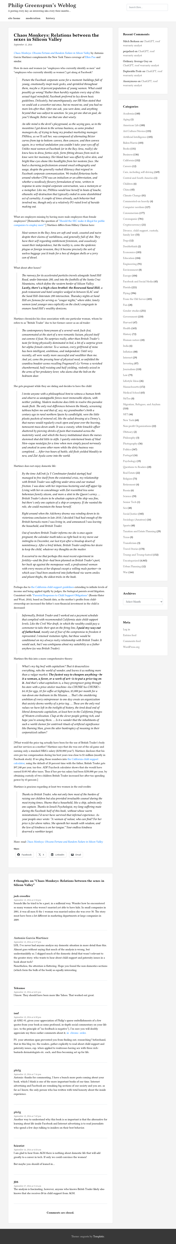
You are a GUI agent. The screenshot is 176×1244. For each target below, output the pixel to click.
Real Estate (129, 472)
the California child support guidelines (52, 587)
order (83, 1032)
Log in (126, 629)
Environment (130, 269)
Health (127, 328)
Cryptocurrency (132, 224)
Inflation (128, 351)
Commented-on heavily (136, 201)
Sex (125, 507)
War (125, 572)
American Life (131, 125)
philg (17, 1070)
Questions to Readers (134, 467)
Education (128, 258)
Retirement (129, 484)
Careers (127, 166)
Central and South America (138, 177)
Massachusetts (131, 386)
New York (128, 420)
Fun (125, 304)
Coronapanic (130, 218)
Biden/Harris (130, 142)
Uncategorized (131, 560)
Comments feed (132, 641)
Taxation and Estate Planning (139, 531)
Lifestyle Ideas (131, 380)
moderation (33, 18)
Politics (127, 449)
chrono (74, 1032)
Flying (126, 293)
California (128, 160)
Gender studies (131, 310)
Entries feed (129, 635)
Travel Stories (131, 548)
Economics (129, 252)
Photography (130, 443)
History (127, 334)
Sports (126, 525)
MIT (125, 414)
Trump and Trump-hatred (137, 554)
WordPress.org (131, 646)
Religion (127, 478)
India (126, 345)
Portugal (128, 455)
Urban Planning (132, 566)
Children (128, 183)
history (50, 18)
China (126, 189)
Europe (127, 275)
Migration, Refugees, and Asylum (141, 404)
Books (126, 148)
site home (14, 18)
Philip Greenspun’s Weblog (42, 5)
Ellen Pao (90, 57)
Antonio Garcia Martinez (31, 938)
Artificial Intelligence (135, 137)
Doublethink (130, 246)
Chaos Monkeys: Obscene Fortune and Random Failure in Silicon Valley (52, 53)
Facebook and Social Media (138, 281)
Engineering (130, 263)
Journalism (129, 369)
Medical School (131, 392)
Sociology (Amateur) (134, 519)
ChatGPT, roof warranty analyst (141, 65)
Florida (127, 287)
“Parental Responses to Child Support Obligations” (60, 595)
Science (127, 496)
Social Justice (130, 513)
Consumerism (131, 213)
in (68, 1032)
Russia (126, 490)
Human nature (131, 340)
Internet (127, 357)
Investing (128, 363)
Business (128, 154)
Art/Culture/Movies (134, 131)
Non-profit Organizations (137, 426)
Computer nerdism (133, 207)
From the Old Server (134, 299)
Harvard (127, 322)
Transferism (130, 543)
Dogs (126, 240)
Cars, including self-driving (138, 172)
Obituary (128, 431)
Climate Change (132, 195)
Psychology (129, 461)
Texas (126, 537)
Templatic (98, 1236)
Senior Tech (129, 502)
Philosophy (129, 437)
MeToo (127, 398)
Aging (126, 119)
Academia (128, 113)
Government (130, 316)
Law (125, 375)
